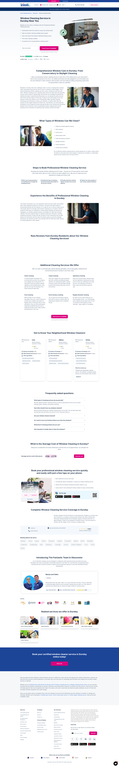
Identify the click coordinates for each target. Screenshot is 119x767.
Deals (60, 4)
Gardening (56, 714)
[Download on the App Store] (59, 496)
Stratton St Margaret (76, 544)
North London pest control (60, 695)
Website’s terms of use (42, 729)
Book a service (94, 4)
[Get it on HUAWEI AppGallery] (76, 496)
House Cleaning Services (26, 13)
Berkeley (23, 541)
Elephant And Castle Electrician (38, 684)
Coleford (59, 541)
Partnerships (23, 733)
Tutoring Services (58, 744)
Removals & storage (58, 725)
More (63, 4)
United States (62, 757)
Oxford (92, 544)
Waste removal (57, 727)
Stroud (30, 541)
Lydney (37, 541)
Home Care (56, 746)
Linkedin (94, 739)
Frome (86, 544)
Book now (59, 663)
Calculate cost (79, 456)
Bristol (82, 541)
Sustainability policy (41, 725)
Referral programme (24, 728)
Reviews (39, 714)
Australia (32, 757)
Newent (76, 541)
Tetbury (44, 541)
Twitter (76, 739)
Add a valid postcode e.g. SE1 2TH (28, 55)
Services (36, 4)
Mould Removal (57, 748)
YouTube (85, 739)
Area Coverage (23, 737)
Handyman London (58, 738)
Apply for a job (52, 4)
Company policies (41, 722)
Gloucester (51, 541)
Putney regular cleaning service (78, 695)
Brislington (90, 541)
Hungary (76, 757)
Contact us (39, 717)
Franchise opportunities (25, 730)
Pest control (56, 731)
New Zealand (46, 757)
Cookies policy (40, 731)
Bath (41, 544)
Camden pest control (46, 695)
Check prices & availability (60, 316)
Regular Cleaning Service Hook (79, 684)
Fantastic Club (45, 4)
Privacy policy (40, 727)
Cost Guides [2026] (24, 712)
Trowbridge (58, 544)
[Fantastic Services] (25, 4)
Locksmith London (58, 736)
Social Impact (23, 726)
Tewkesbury (49, 544)
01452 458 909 (80, 4)
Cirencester (68, 541)
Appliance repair (57, 733)
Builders (55, 722)
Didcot (22, 548)
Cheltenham (24, 544)
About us (39, 712)
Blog (21, 735)
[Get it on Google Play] (67, 496)
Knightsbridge (33, 544)
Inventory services (58, 729)
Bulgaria (90, 757)
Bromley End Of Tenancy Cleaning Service (58, 684)
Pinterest (81, 739)
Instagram (90, 739)
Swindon (66, 544)
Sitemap (22, 739)
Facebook (72, 739)
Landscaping (57, 717)
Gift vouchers (23, 724)
